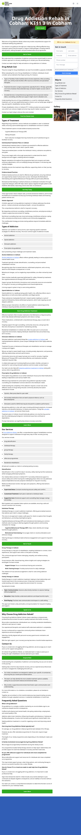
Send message (66, 73)
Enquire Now (27, 658)
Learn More (27, 425)
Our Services (59, 91)
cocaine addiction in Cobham (36, 339)
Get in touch (40, 28)
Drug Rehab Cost (60, 83)
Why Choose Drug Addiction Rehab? (66, 93)
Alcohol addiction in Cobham (10, 257)
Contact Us (58, 96)
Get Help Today (27, 189)
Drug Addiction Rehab (10, 432)
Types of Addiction (60, 88)
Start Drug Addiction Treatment (27, 311)
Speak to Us (27, 610)
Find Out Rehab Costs (27, 116)
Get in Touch (27, 54)
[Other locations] (73, 3)
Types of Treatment (61, 85)
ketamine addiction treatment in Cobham (31, 368)
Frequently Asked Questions (63, 99)
